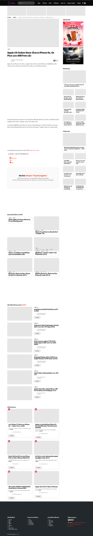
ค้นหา (19, 3)
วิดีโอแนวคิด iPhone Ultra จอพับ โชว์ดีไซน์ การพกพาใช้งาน (80, 98)
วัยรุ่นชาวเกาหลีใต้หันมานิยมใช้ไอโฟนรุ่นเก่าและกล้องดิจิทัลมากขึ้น (19, 253)
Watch (10, 523)
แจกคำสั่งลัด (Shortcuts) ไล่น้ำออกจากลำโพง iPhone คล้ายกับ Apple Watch (68, 162)
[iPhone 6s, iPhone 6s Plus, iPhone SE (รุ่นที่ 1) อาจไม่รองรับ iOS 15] (19, 265)
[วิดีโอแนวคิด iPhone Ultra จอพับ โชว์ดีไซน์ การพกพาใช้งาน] (80, 92)
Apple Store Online (34, 150)
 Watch (56, 3)
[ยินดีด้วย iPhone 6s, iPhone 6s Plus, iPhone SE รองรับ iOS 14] (46, 265)
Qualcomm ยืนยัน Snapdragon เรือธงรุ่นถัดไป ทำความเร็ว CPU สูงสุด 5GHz (46, 326)
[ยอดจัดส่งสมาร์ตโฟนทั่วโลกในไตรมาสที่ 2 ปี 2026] (19, 314)
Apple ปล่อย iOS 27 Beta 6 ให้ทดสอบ (80, 174)
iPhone (45, 3)
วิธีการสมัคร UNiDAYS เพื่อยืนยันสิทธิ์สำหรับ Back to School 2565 (19, 487)
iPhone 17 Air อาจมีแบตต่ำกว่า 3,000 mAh (80, 162)
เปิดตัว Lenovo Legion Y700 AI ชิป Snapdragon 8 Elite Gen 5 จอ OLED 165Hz (45, 342)
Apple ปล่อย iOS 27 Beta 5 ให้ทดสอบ (46, 487)
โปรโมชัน (30, 520)
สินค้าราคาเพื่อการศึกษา (13, 529)
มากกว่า (11, 429)
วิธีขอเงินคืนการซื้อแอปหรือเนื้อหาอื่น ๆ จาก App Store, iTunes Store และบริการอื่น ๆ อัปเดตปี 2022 (80, 187)
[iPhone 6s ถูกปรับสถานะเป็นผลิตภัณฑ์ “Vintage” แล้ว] (46, 223)
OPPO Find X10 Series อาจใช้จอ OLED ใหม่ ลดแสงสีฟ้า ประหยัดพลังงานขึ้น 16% (74, 85)
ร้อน (9, 409)
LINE (50, 523)
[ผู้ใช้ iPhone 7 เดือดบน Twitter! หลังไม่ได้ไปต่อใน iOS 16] (46, 244)
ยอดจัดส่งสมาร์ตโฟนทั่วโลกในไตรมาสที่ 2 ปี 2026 (46, 310)
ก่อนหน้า (8, 11)
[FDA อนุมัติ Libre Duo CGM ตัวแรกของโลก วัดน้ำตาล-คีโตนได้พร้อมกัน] (68, 118)
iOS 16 (43, 249)
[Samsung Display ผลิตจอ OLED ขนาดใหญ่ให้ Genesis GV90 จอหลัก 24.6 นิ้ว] (19, 361)
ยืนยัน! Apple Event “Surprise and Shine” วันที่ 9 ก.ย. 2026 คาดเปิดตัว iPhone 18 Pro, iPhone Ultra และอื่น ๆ (16, 13)
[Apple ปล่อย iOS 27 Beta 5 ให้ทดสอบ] (46, 478)
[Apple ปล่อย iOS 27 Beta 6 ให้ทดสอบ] (80, 169)
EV (9, 526)
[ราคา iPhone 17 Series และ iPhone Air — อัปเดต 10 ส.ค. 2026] (19, 416)
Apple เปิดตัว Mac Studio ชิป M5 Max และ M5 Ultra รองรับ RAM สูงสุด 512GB (56, 14)
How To (63, 3)
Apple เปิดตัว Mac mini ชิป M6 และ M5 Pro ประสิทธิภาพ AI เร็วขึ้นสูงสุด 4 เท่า (36, 14)
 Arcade (51, 520)
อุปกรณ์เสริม (11, 528)
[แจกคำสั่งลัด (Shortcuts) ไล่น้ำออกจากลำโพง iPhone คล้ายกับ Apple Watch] (68, 156)
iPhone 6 (51, 249)
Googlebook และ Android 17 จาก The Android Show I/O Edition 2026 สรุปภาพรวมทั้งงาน (68, 175)
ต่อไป (85, 11)
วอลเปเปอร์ (51, 522)
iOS (40, 249)
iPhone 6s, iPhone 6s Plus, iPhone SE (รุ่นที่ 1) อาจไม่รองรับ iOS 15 (19, 274)
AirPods (10, 525)
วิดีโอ (30, 519)
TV (9, 524)
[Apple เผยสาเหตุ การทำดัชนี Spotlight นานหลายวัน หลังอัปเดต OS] (68, 105)
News (14, 217)
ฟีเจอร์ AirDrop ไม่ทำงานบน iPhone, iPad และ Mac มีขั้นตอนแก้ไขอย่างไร (19, 457)
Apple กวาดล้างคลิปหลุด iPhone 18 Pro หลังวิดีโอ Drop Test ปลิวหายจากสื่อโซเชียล (46, 426)
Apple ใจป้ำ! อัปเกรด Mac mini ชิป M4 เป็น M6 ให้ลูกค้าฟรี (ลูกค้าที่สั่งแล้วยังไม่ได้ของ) (68, 98)
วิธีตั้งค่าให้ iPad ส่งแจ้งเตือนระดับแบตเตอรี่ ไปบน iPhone (68, 188)
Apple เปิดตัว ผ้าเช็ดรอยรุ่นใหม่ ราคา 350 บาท (46, 374)
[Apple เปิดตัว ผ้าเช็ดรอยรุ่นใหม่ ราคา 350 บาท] (19, 377)
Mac (39, 3)
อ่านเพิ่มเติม (37, 317)
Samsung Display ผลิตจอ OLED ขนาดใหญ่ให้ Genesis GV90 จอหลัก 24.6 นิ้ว (46, 358)
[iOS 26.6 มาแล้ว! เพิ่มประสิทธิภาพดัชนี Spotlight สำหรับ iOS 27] (46, 448)
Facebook (51, 525)
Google (50, 524)
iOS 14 (44, 271)
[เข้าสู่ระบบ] (85, 3)
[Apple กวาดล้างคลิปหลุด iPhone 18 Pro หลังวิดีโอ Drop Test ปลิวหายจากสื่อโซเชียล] (46, 416)
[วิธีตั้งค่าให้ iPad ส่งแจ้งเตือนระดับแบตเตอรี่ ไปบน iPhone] (68, 182)
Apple (37, 249)
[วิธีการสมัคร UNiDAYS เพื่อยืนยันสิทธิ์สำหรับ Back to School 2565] (19, 478)
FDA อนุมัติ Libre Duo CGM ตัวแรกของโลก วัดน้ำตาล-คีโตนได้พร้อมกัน (68, 123)
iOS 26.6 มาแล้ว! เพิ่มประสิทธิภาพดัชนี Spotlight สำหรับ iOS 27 (46, 457)
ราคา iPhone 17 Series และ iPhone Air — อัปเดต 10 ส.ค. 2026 (18, 425)
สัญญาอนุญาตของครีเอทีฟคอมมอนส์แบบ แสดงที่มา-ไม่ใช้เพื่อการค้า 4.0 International (76, 524)
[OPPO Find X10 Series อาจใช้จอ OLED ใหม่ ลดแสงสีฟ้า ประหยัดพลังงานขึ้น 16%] (74, 76)
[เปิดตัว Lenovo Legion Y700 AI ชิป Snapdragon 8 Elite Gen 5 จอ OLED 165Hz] (19, 345)
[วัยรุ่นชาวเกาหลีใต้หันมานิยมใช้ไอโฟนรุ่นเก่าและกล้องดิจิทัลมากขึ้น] (19, 244)
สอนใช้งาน (31, 522)
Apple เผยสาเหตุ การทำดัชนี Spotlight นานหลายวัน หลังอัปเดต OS (68, 111)
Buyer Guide (71, 3)
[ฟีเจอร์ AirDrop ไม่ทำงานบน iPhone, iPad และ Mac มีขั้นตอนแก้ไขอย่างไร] (19, 448)
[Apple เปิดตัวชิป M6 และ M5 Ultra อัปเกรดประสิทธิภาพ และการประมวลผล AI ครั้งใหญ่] (75, 11)
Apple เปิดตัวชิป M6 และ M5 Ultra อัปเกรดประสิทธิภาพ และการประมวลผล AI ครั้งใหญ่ (75, 13)
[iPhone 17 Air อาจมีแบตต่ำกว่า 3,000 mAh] (80, 156)
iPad (50, 3)
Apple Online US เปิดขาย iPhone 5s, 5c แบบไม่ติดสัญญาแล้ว (19, 220)
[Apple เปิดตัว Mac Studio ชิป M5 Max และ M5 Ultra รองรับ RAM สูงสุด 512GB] (56, 11)
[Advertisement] (33, 77)
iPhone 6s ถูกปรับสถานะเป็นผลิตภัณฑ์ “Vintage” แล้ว (46, 232)
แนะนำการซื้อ (31, 524)
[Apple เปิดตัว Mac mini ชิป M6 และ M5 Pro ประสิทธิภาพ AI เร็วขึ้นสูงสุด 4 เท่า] (36, 11)
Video (79, 3)
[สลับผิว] (82, 3)
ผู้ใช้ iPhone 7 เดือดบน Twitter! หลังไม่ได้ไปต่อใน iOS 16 (46, 253)
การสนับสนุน (31, 523)
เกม (49, 519)
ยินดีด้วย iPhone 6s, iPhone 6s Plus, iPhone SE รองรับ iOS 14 (46, 274)
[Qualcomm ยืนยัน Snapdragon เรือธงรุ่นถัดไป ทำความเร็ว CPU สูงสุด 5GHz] (19, 329)
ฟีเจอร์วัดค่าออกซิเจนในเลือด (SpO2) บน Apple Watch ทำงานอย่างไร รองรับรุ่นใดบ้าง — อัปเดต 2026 (74, 149)
